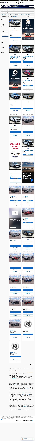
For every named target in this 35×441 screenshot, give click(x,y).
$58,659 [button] (13, 287)
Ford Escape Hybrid (25, 406)
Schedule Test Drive (15, 63)
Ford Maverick (14, 378)
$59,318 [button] (26, 265)
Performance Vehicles (10, 2)
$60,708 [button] (26, 287)
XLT (10, 14)
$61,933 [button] (26, 58)
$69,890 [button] (13, 309)
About (25, 2)
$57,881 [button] (26, 151)
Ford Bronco (23, 394)
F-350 (29, 388)
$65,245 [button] (26, 82)
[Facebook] (1, 419)
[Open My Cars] (27, 2)
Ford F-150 (15, 384)
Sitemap (17, 420)
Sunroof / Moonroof (28, 14)
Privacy (20, 420)
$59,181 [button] (13, 241)
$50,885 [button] (13, 174)
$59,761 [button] (26, 104)
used (17, 373)
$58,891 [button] (26, 331)
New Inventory (13, 2)
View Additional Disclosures (26, 420)
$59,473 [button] (26, 197)
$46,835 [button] (26, 127)
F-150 (8, 16)
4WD (13, 14)
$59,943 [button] (26, 309)
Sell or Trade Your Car (18, 2)
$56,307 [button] (13, 105)
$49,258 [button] (13, 353)
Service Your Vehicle (23, 2)
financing (19, 409)
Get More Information (15, 37)
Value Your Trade (15, 40)
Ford (11, 16)
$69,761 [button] (13, 32)
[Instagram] (2, 419)
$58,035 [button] (13, 331)
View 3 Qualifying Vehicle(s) (12, 227)
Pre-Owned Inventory (16, 2)
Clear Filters (15, 16)
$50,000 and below (21, 14)
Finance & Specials (21, 2)
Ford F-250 (26, 388)
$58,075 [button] (26, 219)
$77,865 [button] (13, 197)
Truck (8, 14)
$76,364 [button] (26, 243)
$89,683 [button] (13, 58)
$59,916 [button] (13, 265)
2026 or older (3, 14)
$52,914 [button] (13, 129)
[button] (15, 34)
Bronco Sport (28, 394)
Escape (22, 393)
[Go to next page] (33, 364)
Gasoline (16, 14)
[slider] (1, 36)
